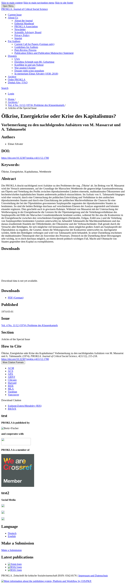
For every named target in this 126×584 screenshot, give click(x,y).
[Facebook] (3, 506)
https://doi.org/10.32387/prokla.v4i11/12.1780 (25, 157)
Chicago (12, 380)
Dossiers (12, 56)
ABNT (11, 377)
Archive (12, 76)
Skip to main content (12, 2)
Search (4, 88)
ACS (10, 371)
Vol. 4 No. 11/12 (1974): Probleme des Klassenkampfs (36, 105)
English (12, 536)
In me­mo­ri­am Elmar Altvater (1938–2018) (36, 73)
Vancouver (13, 394)
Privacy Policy (22, 35)
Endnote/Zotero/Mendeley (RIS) (25, 405)
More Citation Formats (13, 362)
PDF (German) (15, 297)
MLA (11, 388)
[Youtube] (3, 519)
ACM (11, 368)
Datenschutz (101, 575)
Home (11, 99)
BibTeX (12, 408)
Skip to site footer (64, 2)
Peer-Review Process (25, 50)
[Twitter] (3, 513)
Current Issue (15, 14)
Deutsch (12, 533)
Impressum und (86, 575)
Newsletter (20, 29)
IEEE (11, 385)
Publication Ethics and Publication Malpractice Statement (44, 53)
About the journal (23, 20)
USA (17, 59)
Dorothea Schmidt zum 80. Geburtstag (34, 61)
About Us (13, 17)
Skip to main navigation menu (38, 2)
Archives (13, 102)
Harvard (12, 382)
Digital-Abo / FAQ (18, 82)
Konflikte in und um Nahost (28, 64)
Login (11, 93)
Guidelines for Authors (26, 47)
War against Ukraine (25, 67)
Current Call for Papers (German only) (34, 44)
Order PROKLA (16, 79)
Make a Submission (11, 550)
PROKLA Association (26, 26)
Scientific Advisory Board (27, 32)
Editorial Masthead (24, 23)
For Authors (14, 41)
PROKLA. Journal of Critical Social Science (24, 9)
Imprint (18, 38)
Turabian (12, 391)
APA (10, 374)
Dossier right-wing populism (29, 70)
